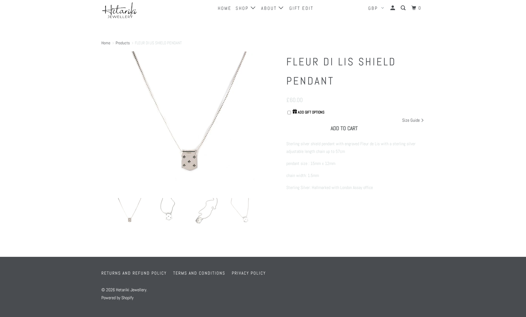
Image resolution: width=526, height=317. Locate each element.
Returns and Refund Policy (134, 273)
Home (224, 8)
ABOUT (270, 8)
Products (123, 42)
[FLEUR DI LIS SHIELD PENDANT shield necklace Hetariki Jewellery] (191, 122)
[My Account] (393, 8)
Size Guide (411, 120)
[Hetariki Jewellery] (129, 10)
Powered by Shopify (117, 298)
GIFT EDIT (301, 8)
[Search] (404, 8)
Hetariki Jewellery (131, 290)
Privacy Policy (249, 273)
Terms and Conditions (199, 273)
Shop (243, 8)
